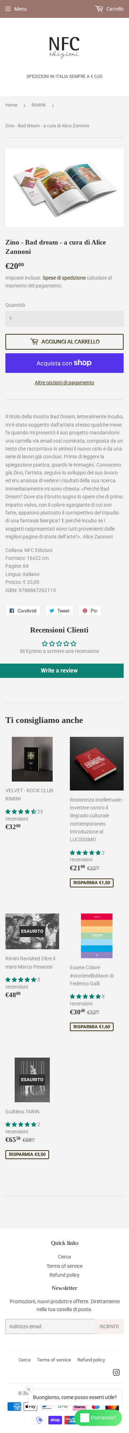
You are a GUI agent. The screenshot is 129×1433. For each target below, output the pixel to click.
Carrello (114, 9)
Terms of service (64, 1266)
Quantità (15, 305)
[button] (21, 811)
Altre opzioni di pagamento (64, 382)
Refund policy (64, 1275)
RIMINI (39, 105)
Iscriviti (109, 1326)
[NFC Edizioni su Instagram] (116, 1374)
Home (11, 105)
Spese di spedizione (64, 278)
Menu (20, 9)
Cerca (64, 1257)
